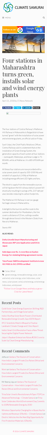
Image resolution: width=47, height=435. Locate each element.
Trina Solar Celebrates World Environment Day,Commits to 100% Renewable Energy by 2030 (23, 401)
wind (20, 282)
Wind (12, 271)
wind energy (28, 282)
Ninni (4, 369)
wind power (17, 285)
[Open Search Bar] (44, 17)
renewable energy (24, 275)
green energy (10, 275)
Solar (7, 271)
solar (35, 275)
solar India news (28, 278)
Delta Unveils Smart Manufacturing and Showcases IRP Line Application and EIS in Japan (21, 242)
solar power (13, 282)
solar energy (15, 278)
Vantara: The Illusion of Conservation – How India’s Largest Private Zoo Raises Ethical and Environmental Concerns (23, 360)
